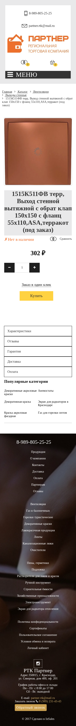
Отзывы (13, 341)
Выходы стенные (16, 95)
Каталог (22, 91)
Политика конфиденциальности (38, 621)
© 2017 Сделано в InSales (38, 718)
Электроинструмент (38, 602)
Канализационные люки (38, 543)
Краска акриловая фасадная (15, 414)
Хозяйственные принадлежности (38, 595)
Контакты (38, 465)
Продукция (38, 451)
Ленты (38, 537)
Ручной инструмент (38, 582)
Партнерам (38, 484)
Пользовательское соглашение (38, 634)
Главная (7, 91)
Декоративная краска (17, 401)
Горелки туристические (38, 517)
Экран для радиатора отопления (38, 608)
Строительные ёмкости (38, 589)
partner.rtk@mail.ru (42, 26)
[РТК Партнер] (38, 51)
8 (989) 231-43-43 (50, 701)
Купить (36, 295)
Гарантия (14, 351)
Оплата (12, 371)
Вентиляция (41, 91)
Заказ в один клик (36, 284)
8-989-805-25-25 (40, 13)
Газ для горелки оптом (52, 412)
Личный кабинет (38, 648)
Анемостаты (45, 390)
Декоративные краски (38, 523)
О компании (38, 458)
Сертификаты (38, 628)
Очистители (38, 550)
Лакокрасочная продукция (38, 530)
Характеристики (19, 331)
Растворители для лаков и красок (38, 576)
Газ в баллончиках (38, 510)
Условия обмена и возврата (38, 641)
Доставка (14, 361)
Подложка (38, 569)
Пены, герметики (38, 563)
